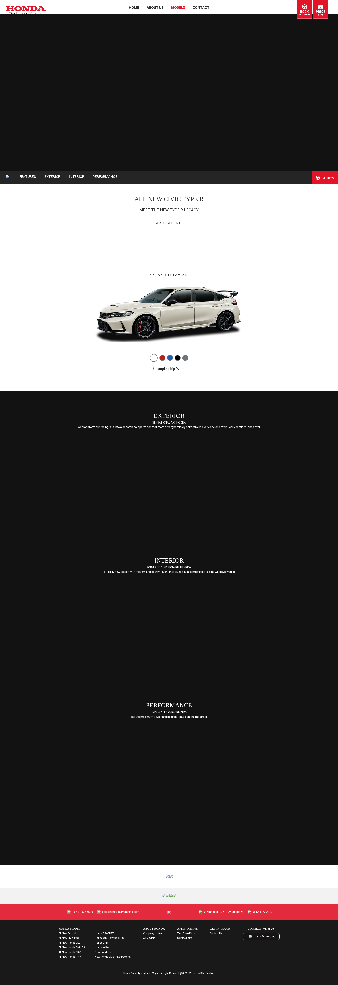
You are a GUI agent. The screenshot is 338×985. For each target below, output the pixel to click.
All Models (149, 937)
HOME (134, 7)
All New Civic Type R (70, 937)
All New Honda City (69, 942)
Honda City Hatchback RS (109, 937)
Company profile (152, 933)
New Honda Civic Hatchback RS (113, 956)
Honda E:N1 (101, 942)
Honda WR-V (102, 947)
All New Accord (67, 933)
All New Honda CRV (70, 952)
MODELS (178, 7)
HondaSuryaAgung (264, 936)
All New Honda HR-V (70, 956)
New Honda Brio (104, 952)
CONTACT (201, 7)
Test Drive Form (186, 933)
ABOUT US (155, 7)
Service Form (184, 937)
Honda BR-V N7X (104, 933)
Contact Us (216, 933)
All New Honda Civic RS (72, 947)
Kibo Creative (207, 973)
